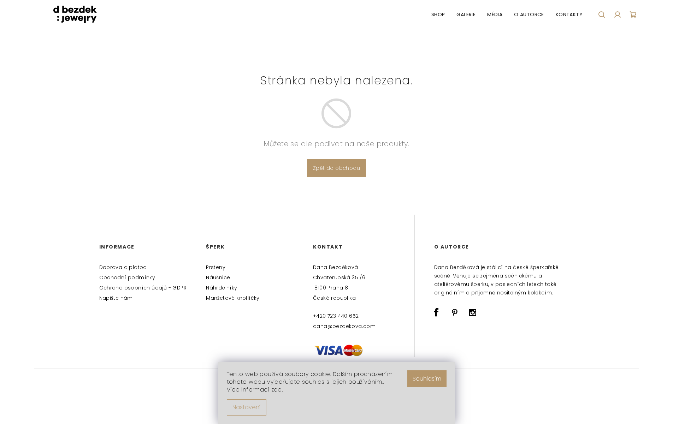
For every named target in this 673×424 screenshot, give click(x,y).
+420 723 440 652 (336, 316)
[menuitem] (438, 14)
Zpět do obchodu (336, 168)
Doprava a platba (123, 267)
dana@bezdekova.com (344, 326)
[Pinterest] (455, 312)
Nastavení (246, 407)
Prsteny (215, 267)
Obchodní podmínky (127, 277)
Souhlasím (427, 379)
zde (276, 390)
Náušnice (218, 277)
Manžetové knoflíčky (233, 297)
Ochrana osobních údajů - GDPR (143, 287)
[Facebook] (437, 312)
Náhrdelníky (221, 287)
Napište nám (116, 297)
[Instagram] (473, 312)
